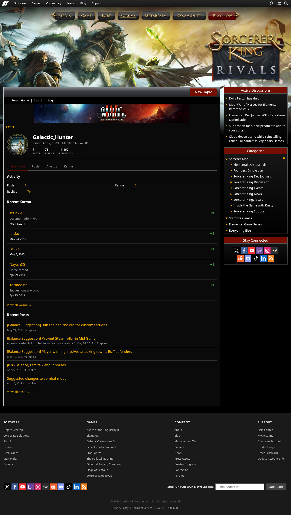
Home (10, 126)
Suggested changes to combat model (37, 378)
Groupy (8, 464)
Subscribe (276, 487)
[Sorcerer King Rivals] (245, 57)
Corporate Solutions (16, 435)
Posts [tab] (36, 166)
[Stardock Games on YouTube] (252, 250)
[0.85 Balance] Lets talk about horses (36, 365)
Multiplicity (10, 458)
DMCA (160, 508)
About (178, 430)
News (70, 3)
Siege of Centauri (97, 470)
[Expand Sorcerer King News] (231, 194)
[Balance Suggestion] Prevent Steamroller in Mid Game (51, 338)
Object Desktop (13, 430)
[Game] (86, 15)
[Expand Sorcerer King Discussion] (231, 182)
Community (53, 3)
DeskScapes (10, 453)
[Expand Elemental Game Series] (227, 224)
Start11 (8, 441)
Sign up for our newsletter (190, 487)
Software (20, 3)
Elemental (93, 435)
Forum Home (20, 100)
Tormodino (18, 285)
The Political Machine (100, 458)
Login (51, 100)
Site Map (173, 508)
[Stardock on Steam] (275, 250)
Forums (179, 475)
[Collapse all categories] (284, 158)
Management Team (186, 441)
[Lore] (106, 15)
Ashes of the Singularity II (103, 430)
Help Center (265, 430)
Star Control (94, 453)
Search (38, 100)
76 (29, 191)
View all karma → (19, 305)
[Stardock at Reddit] (240, 258)
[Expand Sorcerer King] (226, 159)
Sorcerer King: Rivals (99, 475)
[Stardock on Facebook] (244, 250)
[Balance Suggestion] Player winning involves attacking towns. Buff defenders (69, 351)
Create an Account (269, 441)
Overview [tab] (17, 166)
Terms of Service (142, 508)
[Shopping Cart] (279, 3)
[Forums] (128, 15)
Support (97, 3)
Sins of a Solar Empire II (101, 447)
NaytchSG (17, 264)
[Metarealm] (156, 15)
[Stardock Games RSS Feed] (271, 258)
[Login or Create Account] (271, 3)
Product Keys (266, 447)
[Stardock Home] (5, 3)
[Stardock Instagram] (267, 250)
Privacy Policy (120, 508)
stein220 (16, 213)
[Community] (189, 15)
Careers (179, 447)
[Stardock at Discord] (248, 258)
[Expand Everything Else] (227, 230)
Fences (7, 447)
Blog (83, 3)
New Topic (203, 92)
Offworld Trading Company (104, 464)
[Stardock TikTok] (255, 258)
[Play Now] (224, 15)
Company (182, 422)
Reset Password (268, 453)
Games (36, 3)
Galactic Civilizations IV (101, 441)
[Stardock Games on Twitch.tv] (259, 250)
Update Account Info (271, 458)
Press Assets (182, 458)
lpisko (14, 233)
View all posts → (18, 392)
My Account (265, 435)
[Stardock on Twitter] (236, 250)
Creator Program (185, 464)
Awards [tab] (51, 166)
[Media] (63, 15)
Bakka (14, 249)
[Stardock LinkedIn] (263, 258)
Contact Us (181, 470)
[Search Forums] (286, 3)
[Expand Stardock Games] (227, 218)
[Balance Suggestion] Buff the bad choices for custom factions (57, 325)
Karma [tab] (68, 166)
